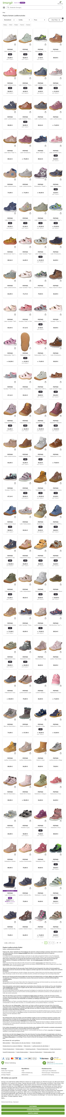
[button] (9, 20)
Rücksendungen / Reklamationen (50, 1072)
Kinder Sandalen (36, 1043)
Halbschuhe (49, 1035)
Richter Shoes (33, 995)
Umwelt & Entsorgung (48, 1074)
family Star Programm (7, 1071)
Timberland (58, 1030)
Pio (26, 1012)
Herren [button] (22, 25)
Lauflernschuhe (39, 960)
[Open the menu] (4, 7)
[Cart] (15, 44)
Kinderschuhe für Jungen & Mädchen (12, 1046)
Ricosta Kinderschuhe (43, 1049)
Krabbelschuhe (9, 987)
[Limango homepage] (8, 3)
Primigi (26, 995)
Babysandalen (6, 1043)
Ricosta (26, 952)
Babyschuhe (27, 1046)
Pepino (18, 1034)
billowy (51, 976)
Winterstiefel (17, 1005)
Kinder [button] (16, 25)
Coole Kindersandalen (22, 1052)
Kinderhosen (24, 1020)
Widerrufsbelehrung (27, 1072)
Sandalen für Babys (56, 1006)
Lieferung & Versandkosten (49, 1071)
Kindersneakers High (49, 1052)
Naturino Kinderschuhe (36, 1052)
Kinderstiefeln (6, 964)
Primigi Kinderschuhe (8, 1049)
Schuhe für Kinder (23, 953)
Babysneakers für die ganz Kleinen (21, 1043)
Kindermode (6, 969)
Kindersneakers (20, 1049)
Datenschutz (25, 1074)
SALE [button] (10, 25)
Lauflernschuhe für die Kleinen (40, 1046)
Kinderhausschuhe (30, 1049)
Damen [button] (28, 25)
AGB (23, 1071)
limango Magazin (5, 1074)
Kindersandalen (39, 962)
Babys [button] (5, 25)
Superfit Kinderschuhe (9, 1052)
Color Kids (50, 1030)
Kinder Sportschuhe (55, 1049)
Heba (56, 976)
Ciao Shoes (20, 1012)
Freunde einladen (6, 1072)
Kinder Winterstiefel (10, 1037)
